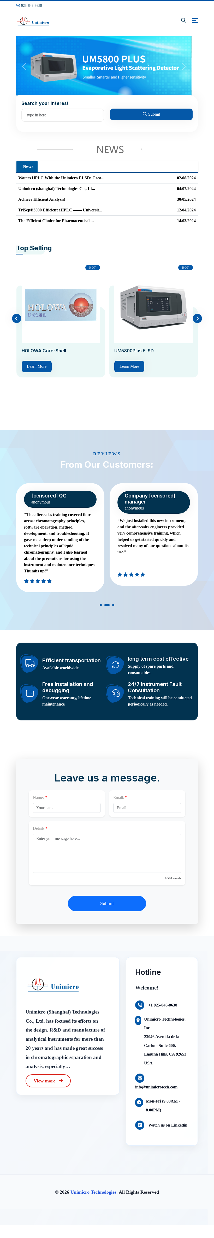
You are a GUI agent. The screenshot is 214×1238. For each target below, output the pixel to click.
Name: (38, 797)
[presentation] (16, 318)
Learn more (36, 366)
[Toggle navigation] (195, 20)
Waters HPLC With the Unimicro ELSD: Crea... (61, 178)
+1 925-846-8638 (162, 1005)
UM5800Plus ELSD (134, 350)
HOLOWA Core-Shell (44, 350)
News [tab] (28, 166)
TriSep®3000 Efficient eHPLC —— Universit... (60, 210)
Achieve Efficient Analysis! (41, 199)
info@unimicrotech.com (156, 1087)
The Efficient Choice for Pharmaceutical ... (56, 220)
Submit (154, 114)
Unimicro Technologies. (94, 1192)
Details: (39, 828)
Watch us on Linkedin (167, 1125)
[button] (100, 606)
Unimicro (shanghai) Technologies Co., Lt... (56, 188)
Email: (118, 797)
